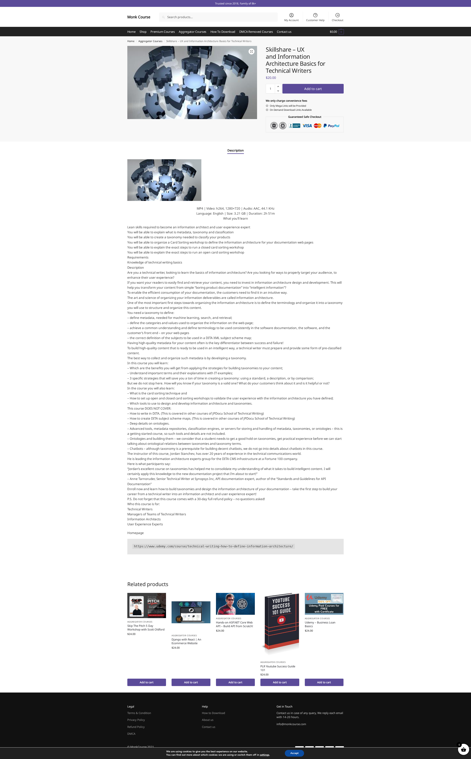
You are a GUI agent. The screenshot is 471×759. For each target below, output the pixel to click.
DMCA (131, 733)
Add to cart (313, 88)
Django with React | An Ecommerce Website (186, 641)
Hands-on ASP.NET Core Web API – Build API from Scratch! (234, 624)
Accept (294, 753)
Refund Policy (136, 727)
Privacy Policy (136, 720)
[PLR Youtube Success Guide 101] (279, 625)
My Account (291, 20)
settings (264, 755)
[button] (337, 31)
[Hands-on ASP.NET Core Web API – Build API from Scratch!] (235, 604)
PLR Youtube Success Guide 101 (277, 668)
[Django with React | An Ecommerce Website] (191, 612)
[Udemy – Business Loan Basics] (324, 604)
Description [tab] (235, 150)
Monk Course (138, 16)
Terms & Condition (139, 713)
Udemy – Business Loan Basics (320, 624)
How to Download (213, 713)
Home (131, 41)
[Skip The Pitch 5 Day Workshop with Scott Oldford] (146, 605)
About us (207, 720)
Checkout (337, 20)
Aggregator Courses (150, 41)
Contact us (208, 727)
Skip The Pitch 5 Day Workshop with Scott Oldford (146, 627)
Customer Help (315, 20)
